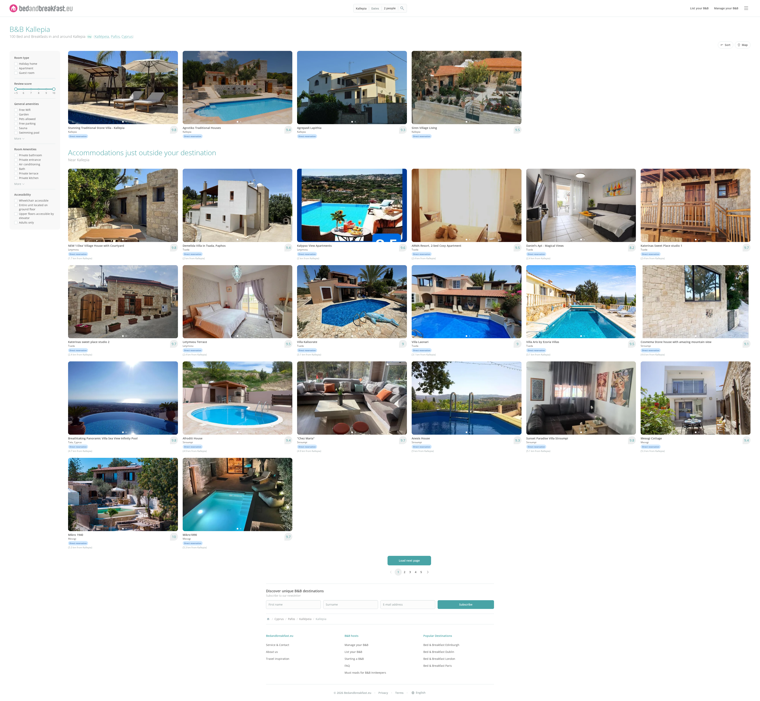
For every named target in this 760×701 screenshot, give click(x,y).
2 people (390, 8)
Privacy (383, 693)
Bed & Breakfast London (439, 659)
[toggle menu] (746, 8)
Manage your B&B (356, 645)
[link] (41, 8)
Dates (375, 8)
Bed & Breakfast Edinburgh (441, 645)
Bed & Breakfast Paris (437, 666)
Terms (399, 693)
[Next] (172, 87)
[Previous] (73, 87)
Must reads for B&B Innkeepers (365, 672)
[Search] (402, 8)
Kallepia (361, 8)
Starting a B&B (354, 659)
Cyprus (127, 36)
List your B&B (353, 652)
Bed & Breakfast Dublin (438, 652)
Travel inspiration (277, 659)
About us (272, 652)
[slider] (15, 89)
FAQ (347, 666)
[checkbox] (15, 64)
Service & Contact (277, 645)
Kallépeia (102, 36)
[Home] (268, 619)
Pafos (115, 36)
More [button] (17, 138)
